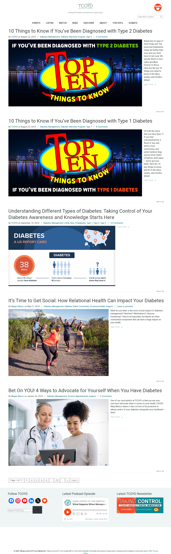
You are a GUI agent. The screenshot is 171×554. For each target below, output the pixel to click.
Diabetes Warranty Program (73, 37)
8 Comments (102, 127)
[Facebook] (11, 501)
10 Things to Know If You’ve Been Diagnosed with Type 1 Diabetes (80, 121)
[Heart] (44, 501)
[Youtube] (24, 501)
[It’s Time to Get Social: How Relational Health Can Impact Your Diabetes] (58, 375)
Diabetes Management (50, 37)
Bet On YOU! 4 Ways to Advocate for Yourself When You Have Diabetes (85, 390)
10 (57, 480)
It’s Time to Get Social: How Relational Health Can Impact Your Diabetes (86, 300)
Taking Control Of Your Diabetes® (85, 6)
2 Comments (106, 396)
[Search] (37, 510)
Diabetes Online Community (77, 306)
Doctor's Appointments (78, 396)
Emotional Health (97, 306)
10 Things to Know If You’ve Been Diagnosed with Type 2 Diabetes (80, 31)
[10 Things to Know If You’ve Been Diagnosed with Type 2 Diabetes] (75, 105)
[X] (38, 501)
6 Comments (102, 37)
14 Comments (116, 223)
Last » (74, 480)
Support (109, 306)
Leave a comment (125, 306)
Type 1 (89, 127)
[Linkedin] (31, 501)
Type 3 (103, 223)
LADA (66, 223)
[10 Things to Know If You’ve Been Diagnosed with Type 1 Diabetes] (75, 195)
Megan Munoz (17, 306)
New (72, 223)
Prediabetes (80, 223)
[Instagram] (18, 501)
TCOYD (14, 37)
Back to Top (160, 111)
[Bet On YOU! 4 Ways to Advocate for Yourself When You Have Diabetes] (58, 465)
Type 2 (89, 37)
